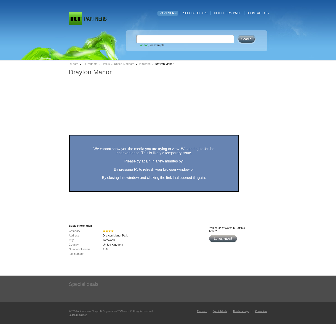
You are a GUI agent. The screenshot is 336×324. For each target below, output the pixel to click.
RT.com (73, 64)
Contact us (258, 13)
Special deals (195, 13)
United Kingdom (124, 64)
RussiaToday (75, 18)
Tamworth (145, 64)
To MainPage (95, 19)
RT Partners (90, 64)
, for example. (152, 45)
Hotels (106, 64)
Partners (168, 13)
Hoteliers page (227, 13)
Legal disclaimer (78, 314)
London (143, 45)
